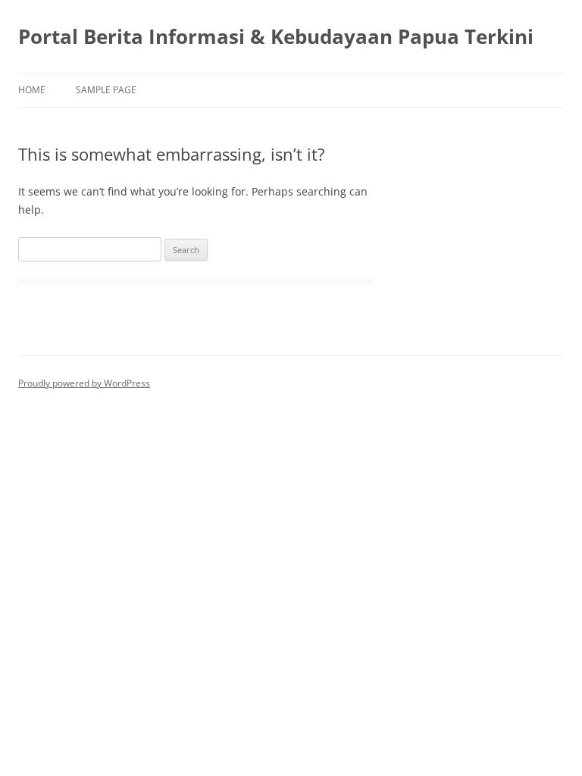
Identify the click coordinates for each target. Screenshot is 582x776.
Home (31, 89)
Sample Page (106, 89)
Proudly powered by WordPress (84, 383)
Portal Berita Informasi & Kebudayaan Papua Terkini (276, 36)
